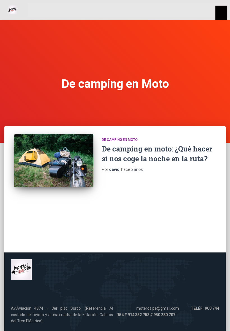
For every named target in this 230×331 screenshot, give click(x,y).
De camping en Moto (120, 140)
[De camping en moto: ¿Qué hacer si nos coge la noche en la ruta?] (53, 160)
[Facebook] (89, 293)
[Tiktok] (124, 293)
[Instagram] (141, 293)
